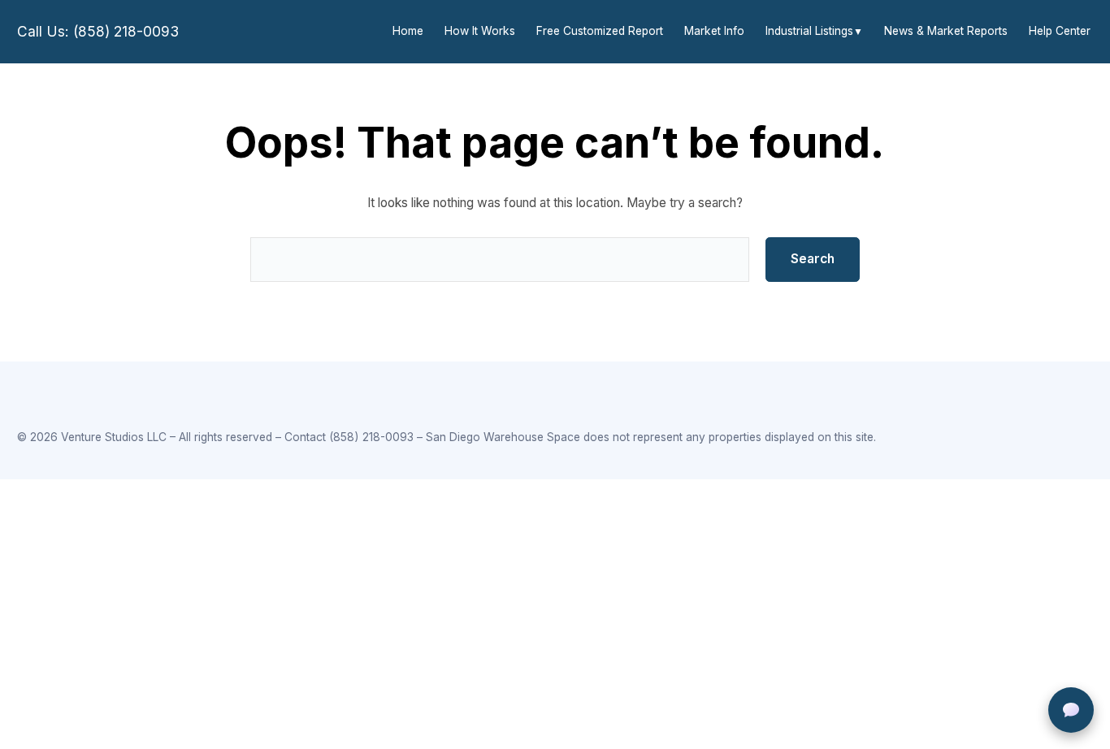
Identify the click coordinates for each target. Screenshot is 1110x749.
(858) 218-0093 (371, 437)
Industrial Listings (809, 30)
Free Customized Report (599, 30)
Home (407, 30)
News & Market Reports (946, 30)
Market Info (714, 30)
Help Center (1059, 30)
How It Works (479, 30)
